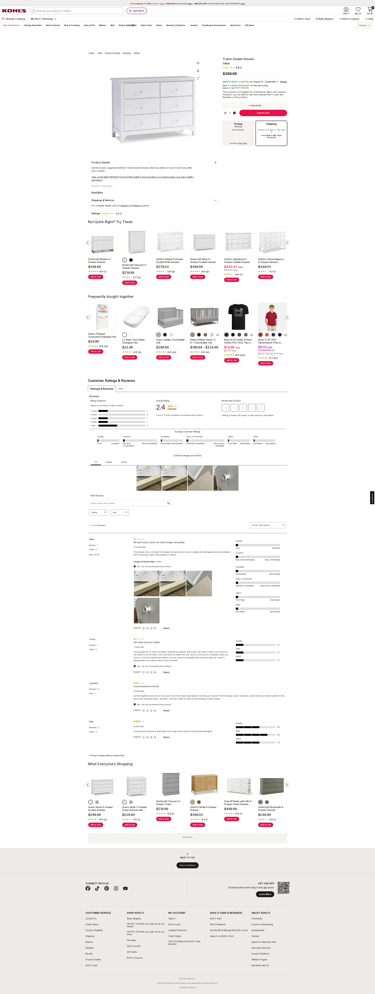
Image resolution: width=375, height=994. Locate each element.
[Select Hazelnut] (262, 846)
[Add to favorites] (198, 63)
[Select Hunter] (167, 365)
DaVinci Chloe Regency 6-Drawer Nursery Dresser (157, 278)
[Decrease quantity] (225, 113)
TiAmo (137, 53)
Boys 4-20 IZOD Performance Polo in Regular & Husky (160, 372)
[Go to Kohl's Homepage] (14, 11)
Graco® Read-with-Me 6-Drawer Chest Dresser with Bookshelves (110, 847)
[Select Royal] (154, 365)
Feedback (372, 498)
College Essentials (32, 25)
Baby (100, 53)
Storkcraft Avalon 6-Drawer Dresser (261, 276)
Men (113, 25)
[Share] (198, 71)
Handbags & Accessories (214, 25)
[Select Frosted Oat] (205, 846)
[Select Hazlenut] (148, 846)
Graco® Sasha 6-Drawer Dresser (259, 851)
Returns (137, 205)
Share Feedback (187, 910)
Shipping (271, 123)
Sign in (226, 88)
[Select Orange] (148, 365)
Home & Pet (89, 25)
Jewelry (194, 25)
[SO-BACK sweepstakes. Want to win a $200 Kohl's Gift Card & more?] (252, 36)
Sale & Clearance (11, 25)
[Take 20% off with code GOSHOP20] (152, 36)
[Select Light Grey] (211, 365)
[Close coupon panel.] (368, 25)
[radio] (238, 133)
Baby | (122, 25)
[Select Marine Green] (110, 365)
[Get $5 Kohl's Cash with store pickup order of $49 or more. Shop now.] (302, 36)
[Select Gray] (192, 277)
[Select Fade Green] (116, 365)
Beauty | (170, 25)
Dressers (127, 53)
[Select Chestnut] (205, 277)
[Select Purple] (173, 365)
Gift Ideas (249, 25)
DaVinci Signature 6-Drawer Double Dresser (108, 278)
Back (93, 53)
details (157, 40)
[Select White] (218, 277)
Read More (97, 192)
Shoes (159, 25)
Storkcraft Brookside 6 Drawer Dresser (211, 370)
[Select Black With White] (97, 365)
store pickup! (179, 3)
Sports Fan (235, 25)
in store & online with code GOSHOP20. (219, 3)
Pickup (238, 123)
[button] (232, 67)
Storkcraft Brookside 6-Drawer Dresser (160, 851)
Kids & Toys (146, 25)
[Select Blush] (256, 846)
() (105, 289)
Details (283, 81)
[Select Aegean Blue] (122, 365)
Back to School (53, 25)
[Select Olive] (141, 846)
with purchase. (147, 3)
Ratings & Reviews (101, 416)
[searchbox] (76, 11)
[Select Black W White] (90, 365)
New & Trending (72, 25)
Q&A (121, 416)
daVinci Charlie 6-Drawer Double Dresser (212, 282)
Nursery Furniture (112, 53)
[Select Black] (199, 365)
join (233, 88)
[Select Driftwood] (205, 365)
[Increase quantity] (234, 113)
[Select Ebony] (199, 277)
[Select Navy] (160, 365)
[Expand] (198, 78)
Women (102, 25)
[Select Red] (141, 365)
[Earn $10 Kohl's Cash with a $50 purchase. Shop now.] (202, 36)
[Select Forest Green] (211, 277)
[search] (33, 10)
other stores (243, 143)
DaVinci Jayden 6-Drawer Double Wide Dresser (262, 372)
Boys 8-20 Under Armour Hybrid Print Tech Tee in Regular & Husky (108, 372)
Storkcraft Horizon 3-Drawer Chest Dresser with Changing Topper (209, 853)
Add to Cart (96, 294)
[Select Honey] (243, 365)
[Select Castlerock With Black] (103, 365)
